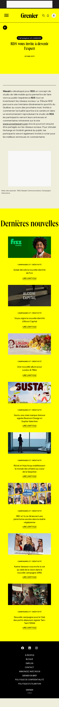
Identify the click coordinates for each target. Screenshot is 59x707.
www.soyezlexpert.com (15, 124)
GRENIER (29, 690)
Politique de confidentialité (29, 680)
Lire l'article (30, 278)
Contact (29, 667)
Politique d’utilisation (29, 684)
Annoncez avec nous (29, 671)
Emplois (29, 663)
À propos (29, 655)
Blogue (29, 659)
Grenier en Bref (29, 676)
